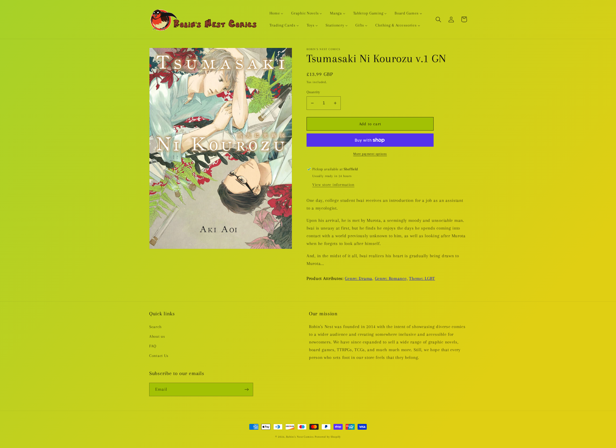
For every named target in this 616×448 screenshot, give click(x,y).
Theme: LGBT (422, 278)
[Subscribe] (246, 389)
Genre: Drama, (359, 278)
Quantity (313, 92)
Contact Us (158, 355)
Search (155, 326)
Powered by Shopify (328, 436)
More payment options (370, 154)
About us (157, 336)
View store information (333, 184)
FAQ (152, 346)
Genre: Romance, (391, 278)
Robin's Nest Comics (300, 436)
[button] (438, 19)
